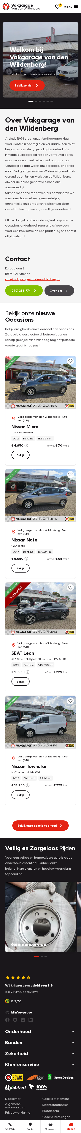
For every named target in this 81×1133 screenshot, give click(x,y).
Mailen (71, 1128)
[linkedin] (31, 1020)
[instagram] (23, 1020)
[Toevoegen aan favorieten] (70, 361)
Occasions (50, 1129)
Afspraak (10, 1128)
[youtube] (15, 1020)
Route (30, 1129)
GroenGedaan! (64, 1077)
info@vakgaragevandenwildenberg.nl (32, 279)
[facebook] (7, 1020)
